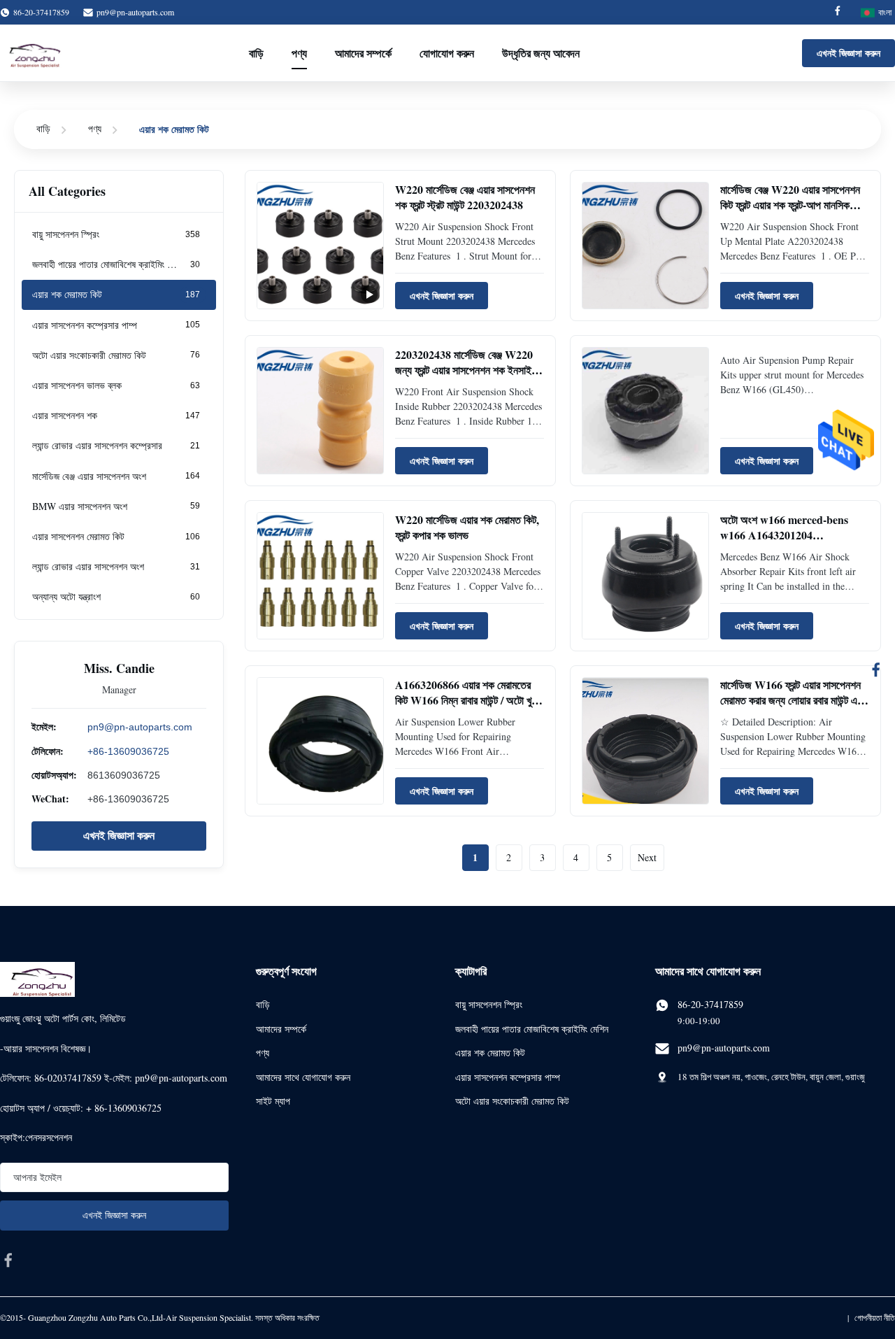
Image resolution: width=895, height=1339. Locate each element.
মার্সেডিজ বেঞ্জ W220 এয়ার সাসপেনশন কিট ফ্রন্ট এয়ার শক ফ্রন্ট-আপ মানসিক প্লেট (790, 205)
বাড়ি (256, 53)
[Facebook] (837, 12)
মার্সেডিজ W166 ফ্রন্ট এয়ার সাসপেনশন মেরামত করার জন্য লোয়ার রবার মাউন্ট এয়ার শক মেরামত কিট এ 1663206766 (794, 700)
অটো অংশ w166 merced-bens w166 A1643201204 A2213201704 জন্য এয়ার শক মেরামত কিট (794, 542)
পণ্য (299, 53)
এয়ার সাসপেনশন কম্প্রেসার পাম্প (507, 1077)
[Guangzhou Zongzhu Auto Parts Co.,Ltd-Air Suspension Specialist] (31, 53)
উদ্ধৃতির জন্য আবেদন (541, 53)
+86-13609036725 (128, 751)
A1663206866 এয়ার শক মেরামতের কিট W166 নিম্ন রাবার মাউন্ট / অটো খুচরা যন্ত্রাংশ (469, 700)
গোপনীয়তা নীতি (874, 1317)
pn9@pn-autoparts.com (135, 11)
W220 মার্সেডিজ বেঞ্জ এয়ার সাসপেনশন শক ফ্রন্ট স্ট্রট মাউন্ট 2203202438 (465, 197)
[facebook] (8, 1260)
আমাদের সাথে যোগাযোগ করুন (303, 1077)
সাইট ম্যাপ (273, 1100)
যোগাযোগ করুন (447, 53)
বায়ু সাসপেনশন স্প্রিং (488, 1004)
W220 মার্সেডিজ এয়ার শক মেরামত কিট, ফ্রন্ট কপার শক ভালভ (467, 527)
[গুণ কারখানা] (645, 410)
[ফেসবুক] (876, 669)
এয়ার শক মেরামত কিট (490, 1052)
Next (647, 857)
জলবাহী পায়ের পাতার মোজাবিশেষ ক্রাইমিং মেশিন (531, 1028)
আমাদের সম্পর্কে (363, 53)
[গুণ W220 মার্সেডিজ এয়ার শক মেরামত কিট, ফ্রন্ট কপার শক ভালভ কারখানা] (320, 575)
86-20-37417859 (710, 1004)
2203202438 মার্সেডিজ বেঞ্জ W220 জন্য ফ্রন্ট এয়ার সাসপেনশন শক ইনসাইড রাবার (466, 370)
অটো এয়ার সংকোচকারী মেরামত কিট (512, 1100)
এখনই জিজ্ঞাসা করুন (848, 52)
